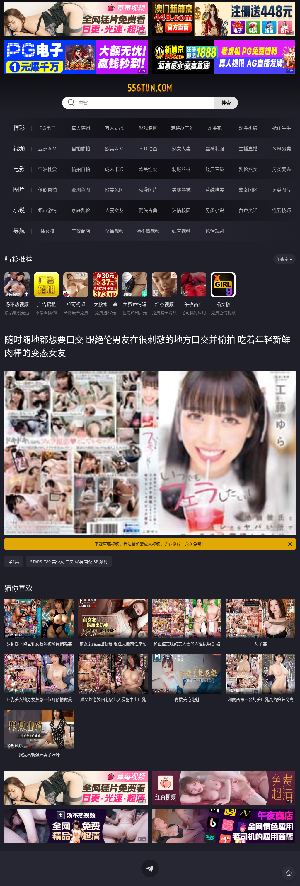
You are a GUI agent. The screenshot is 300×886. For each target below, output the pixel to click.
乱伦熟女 (248, 169)
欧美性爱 (148, 169)
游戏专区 (148, 128)
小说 (19, 210)
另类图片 (281, 190)
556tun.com (149, 88)
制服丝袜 (181, 169)
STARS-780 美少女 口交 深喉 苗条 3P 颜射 (69, 561)
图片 (19, 190)
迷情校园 (181, 210)
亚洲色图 (80, 190)
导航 (19, 231)
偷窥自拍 (47, 190)
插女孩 (47, 231)
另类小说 (214, 210)
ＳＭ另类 (281, 148)
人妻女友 (114, 210)
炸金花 (215, 128)
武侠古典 (148, 210)
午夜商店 (80, 231)
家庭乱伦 (80, 210)
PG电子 (47, 128)
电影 (19, 169)
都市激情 (47, 210)
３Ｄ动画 (148, 148)
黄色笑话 (248, 210)
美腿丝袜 (181, 190)
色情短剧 (214, 231)
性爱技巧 (281, 210)
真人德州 (80, 128)
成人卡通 (114, 169)
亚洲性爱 (47, 169)
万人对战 (114, 128)
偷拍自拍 (80, 169)
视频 (19, 148)
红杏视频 (181, 231)
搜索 (226, 103)
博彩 (19, 128)
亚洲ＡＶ (47, 148)
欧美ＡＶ (114, 148)
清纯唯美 (214, 190)
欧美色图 (114, 190)
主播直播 (248, 148)
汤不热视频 (148, 231)
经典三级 (214, 169)
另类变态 (281, 169)
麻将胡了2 (181, 128)
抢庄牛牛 (281, 128)
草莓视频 (114, 231)
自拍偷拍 (80, 148)
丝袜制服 (214, 148)
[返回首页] (289, 873)
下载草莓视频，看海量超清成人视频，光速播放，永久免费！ (150, 544)
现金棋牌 (248, 128)
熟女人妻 (181, 148)
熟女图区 (248, 190)
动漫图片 (148, 190)
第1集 (13, 561)
